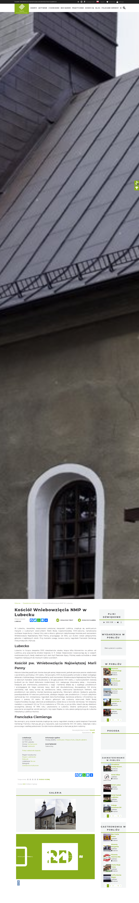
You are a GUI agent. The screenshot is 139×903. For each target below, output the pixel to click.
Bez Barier (66, 8)
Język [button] (102, 2)
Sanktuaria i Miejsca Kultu (66, 740)
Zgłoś (92, 730)
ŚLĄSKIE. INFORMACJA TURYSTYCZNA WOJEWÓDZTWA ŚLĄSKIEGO (36, 1)
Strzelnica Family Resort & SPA (116, 767)
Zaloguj (121, 2)
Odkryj (33, 8)
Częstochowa (113, 742)
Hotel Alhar (115, 775)
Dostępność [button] (90, 2)
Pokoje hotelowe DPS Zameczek (116, 807)
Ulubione (112, 2)
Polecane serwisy (110, 8)
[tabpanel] (45, 814)
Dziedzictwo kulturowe (30, 765)
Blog (97, 8)
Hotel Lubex (116, 785)
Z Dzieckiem (54, 8)
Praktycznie (78, 8)
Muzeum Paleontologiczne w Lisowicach (118, 671)
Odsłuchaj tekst (66, 620)
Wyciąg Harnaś (117, 689)
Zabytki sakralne (81, 740)
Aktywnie (42, 8)
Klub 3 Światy (116, 709)
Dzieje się (89, 8)
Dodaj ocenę (44, 779)
